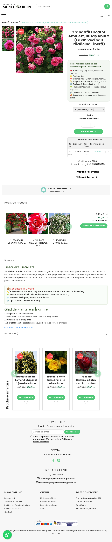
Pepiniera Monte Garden (88, 49)
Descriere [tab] (9, 260)
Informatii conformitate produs (18, 327)
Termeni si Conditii (13, 501)
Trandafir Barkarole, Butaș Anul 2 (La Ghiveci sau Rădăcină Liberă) (86, 380)
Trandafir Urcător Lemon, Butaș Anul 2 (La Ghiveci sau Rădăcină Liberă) (26, 380)
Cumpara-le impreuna (94, 225)
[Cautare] (107, 6)
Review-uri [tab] (11, 333)
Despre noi (9, 498)
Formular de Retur (48, 505)
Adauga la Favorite (87, 171)
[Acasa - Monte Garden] (16, 6)
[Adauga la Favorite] (26, 403)
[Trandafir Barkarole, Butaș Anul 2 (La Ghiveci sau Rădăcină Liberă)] (86, 362)
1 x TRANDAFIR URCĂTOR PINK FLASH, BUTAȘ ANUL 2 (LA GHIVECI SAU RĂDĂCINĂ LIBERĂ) (38, 241)
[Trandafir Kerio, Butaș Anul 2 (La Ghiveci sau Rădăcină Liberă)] (56, 362)
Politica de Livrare (12, 508)
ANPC (43, 508)
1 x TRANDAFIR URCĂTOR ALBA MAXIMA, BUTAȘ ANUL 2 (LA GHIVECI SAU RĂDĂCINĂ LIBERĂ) (59, 241)
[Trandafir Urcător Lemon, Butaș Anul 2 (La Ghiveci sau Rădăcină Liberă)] (26, 362)
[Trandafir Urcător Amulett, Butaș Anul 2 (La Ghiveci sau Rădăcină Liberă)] (39, 49)
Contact (8, 512)
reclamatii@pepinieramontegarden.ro (57, 482)
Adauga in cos (88, 131)
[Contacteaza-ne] (101, 16)
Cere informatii (87, 177)
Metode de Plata (48, 498)
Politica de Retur (48, 501)
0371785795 (57, 474)
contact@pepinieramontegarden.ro (57, 478)
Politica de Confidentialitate (17, 505)
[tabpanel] (39, 49)
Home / (5, 22)
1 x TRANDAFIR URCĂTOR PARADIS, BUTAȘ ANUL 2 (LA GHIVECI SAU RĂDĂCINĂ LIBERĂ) (16, 241)
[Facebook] (53, 460)
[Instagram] (58, 460)
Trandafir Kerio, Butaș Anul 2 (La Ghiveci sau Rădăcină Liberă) (56, 380)
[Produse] (4, 16)
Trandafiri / (15, 22)
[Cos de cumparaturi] (109, 16)
